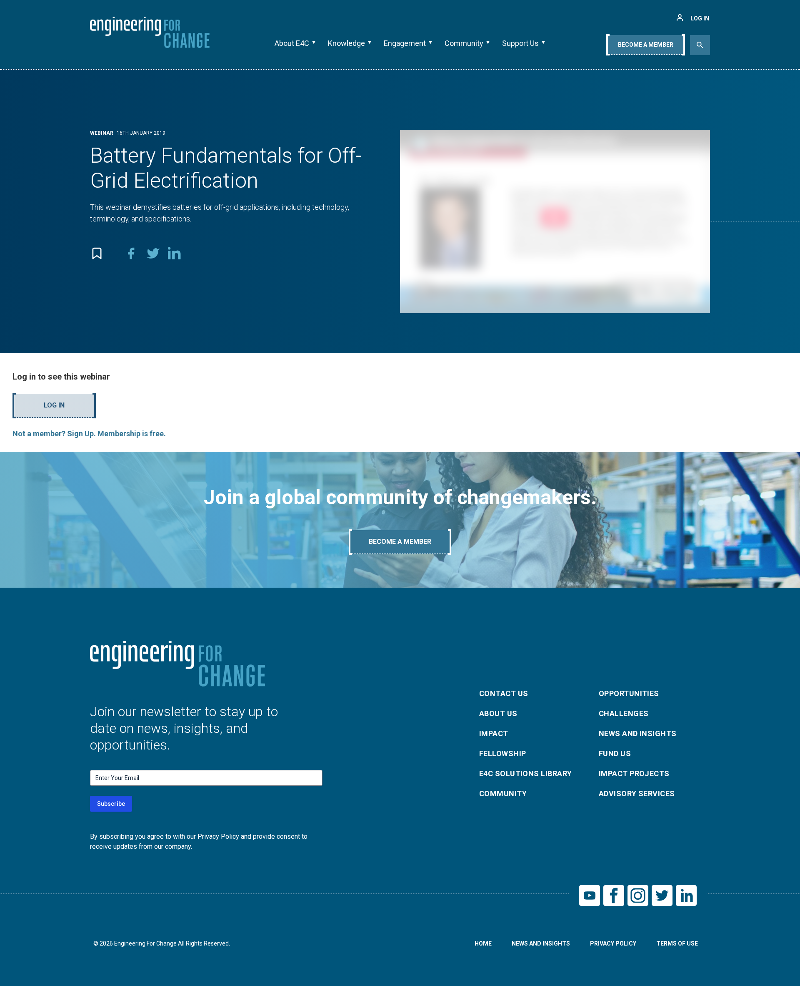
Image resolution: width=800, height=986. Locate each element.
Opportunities (629, 693)
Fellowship (502, 753)
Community (464, 43)
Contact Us (503, 693)
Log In (54, 405)
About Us (498, 713)
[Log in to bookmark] (97, 253)
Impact (493, 733)
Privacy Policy (613, 943)
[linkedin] (174, 253)
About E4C (292, 43)
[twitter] (153, 253)
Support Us (520, 43)
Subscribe (111, 803)
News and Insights (638, 733)
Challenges (624, 713)
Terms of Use (677, 943)
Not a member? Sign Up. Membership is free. (89, 433)
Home (483, 943)
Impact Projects (634, 773)
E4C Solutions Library (525, 773)
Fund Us (615, 753)
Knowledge (346, 43)
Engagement (405, 43)
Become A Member (645, 44)
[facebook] (131, 253)
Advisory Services (637, 793)
